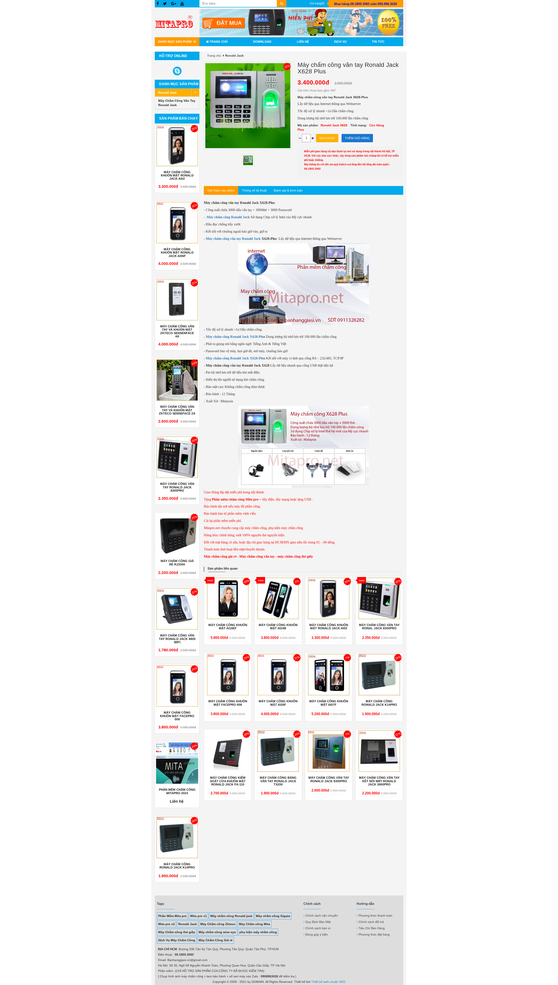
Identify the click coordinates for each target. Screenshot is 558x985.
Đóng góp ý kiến (316, 934)
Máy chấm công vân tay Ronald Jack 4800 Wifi (177, 639)
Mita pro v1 (198, 916)
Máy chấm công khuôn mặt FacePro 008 (177, 716)
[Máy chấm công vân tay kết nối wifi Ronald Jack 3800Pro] (379, 751)
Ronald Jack (167, 92)
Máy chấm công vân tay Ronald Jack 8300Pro (177, 487)
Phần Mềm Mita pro (172, 916)
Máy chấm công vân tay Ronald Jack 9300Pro (328, 779)
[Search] (281, 3)
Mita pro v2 (166, 924)
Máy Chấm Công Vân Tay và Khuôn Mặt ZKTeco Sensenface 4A (177, 331)
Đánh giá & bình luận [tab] (288, 190)
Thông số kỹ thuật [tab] (254, 190)
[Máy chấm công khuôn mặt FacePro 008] (177, 686)
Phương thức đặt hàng (374, 934)
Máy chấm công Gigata (273, 916)
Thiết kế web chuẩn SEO (328, 981)
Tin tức (378, 41)
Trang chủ (218, 41)
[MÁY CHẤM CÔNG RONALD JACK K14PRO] (177, 837)
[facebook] (157, 4)
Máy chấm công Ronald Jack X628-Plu (235, 336)
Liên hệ (303, 41)
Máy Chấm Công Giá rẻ (216, 940)
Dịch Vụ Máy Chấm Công (176, 940)
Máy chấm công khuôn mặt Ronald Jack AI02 (177, 176)
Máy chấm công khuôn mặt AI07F (328, 703)
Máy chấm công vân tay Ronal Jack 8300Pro (379, 626)
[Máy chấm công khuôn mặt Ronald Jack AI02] (177, 145)
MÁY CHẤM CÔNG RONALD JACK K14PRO (177, 866)
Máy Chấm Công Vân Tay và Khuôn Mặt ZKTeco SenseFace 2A (177, 410)
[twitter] (164, 4)
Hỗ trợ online (173, 56)
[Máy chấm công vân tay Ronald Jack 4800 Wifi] (177, 609)
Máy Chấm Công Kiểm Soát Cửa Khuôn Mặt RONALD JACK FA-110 (228, 781)
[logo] (177, 22)
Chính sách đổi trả (371, 922)
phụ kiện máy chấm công (258, 932)
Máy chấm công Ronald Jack (228, 217)
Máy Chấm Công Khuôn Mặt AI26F (278, 703)
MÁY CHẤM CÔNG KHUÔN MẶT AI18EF (227, 626)
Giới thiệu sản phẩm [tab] (221, 190)
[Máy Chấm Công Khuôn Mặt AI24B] (278, 598)
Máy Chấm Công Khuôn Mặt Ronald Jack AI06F (177, 253)
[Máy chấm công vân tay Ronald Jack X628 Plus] (248, 160)
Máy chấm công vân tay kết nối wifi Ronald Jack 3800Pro (379, 781)
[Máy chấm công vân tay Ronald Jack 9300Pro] (328, 751)
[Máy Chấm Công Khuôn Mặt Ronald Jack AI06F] (177, 222)
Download (262, 41)
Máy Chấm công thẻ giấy (176, 932)
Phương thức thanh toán (375, 915)
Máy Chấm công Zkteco (217, 924)
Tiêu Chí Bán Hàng (372, 928)
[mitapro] (301, 22)
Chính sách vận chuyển (321, 915)
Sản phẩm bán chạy (178, 118)
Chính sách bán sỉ (317, 928)
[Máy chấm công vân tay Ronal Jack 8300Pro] (379, 598)
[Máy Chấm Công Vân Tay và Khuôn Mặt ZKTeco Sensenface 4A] (177, 300)
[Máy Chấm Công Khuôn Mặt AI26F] (278, 674)
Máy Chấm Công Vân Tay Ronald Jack (176, 103)
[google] (173, 4)
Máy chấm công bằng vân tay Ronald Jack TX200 (278, 781)
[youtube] (182, 4)
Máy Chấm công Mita (254, 924)
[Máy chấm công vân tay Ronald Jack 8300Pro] (177, 457)
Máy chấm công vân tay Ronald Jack (233, 238)
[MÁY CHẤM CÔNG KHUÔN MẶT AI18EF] (227, 598)
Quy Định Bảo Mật (318, 922)
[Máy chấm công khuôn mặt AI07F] (328, 674)
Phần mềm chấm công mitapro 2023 (177, 791)
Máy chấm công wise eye (217, 932)
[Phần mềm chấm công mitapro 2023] (177, 763)
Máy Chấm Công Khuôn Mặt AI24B (278, 626)
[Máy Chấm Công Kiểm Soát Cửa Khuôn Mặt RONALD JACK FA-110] (227, 751)
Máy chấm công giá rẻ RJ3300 (177, 562)
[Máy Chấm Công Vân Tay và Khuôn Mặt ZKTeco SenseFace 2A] (177, 380)
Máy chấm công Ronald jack (231, 916)
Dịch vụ (340, 41)
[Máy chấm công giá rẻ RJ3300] (177, 534)
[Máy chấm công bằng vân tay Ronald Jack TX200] (278, 751)
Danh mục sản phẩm (178, 84)
